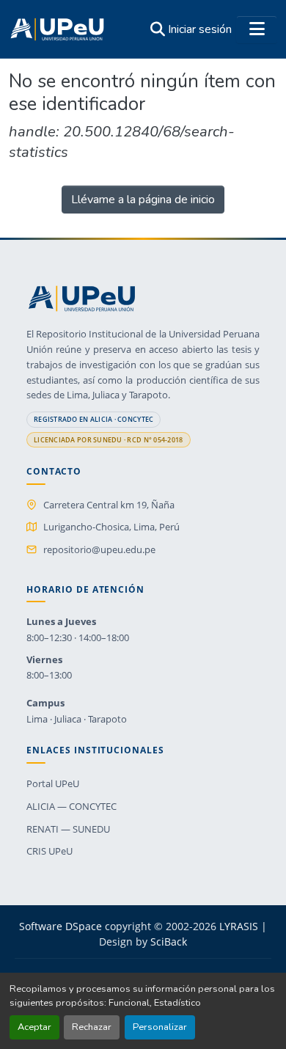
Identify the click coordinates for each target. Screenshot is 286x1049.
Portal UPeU (52, 783)
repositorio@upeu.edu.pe (99, 549)
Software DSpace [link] (60, 926)
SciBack (168, 942)
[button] (57, 29)
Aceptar (34, 1027)
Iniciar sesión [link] (200, 29)
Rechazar (91, 1027)
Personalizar (160, 1027)
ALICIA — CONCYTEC (71, 806)
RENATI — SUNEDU (68, 829)
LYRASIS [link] (238, 926)
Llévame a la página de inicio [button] (143, 199)
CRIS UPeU (49, 851)
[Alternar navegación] (256, 29)
